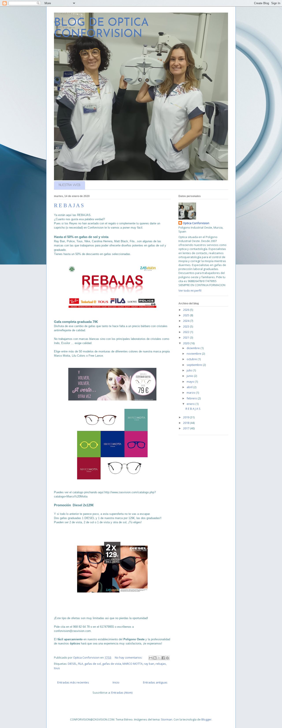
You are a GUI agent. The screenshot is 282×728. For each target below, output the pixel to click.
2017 (186, 428)
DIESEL (72, 664)
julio (190, 370)
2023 (186, 326)
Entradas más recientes (73, 682)
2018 (186, 423)
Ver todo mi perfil (189, 290)
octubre (192, 359)
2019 (186, 417)
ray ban (149, 664)
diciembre (193, 348)
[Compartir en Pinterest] (167, 658)
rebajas (161, 664)
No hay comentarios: (129, 657)
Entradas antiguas (155, 682)
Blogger (206, 719)
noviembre (194, 354)
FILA (80, 664)
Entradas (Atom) (121, 692)
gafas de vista (111, 664)
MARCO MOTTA (132, 664)
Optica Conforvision (196, 223)
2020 (186, 343)
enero (191, 404)
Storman (166, 719)
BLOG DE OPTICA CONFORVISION (101, 28)
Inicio (116, 682)
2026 (186, 310)
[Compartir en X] (159, 658)
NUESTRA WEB (69, 185)
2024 (186, 321)
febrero (192, 398)
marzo (191, 393)
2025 (186, 315)
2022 (186, 332)
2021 (186, 337)
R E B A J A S (69, 205)
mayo (191, 382)
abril (190, 387)
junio (190, 376)
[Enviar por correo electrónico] (150, 658)
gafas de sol (92, 664)
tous (57, 668)
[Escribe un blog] (155, 658)
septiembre (195, 365)
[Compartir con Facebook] (163, 658)
